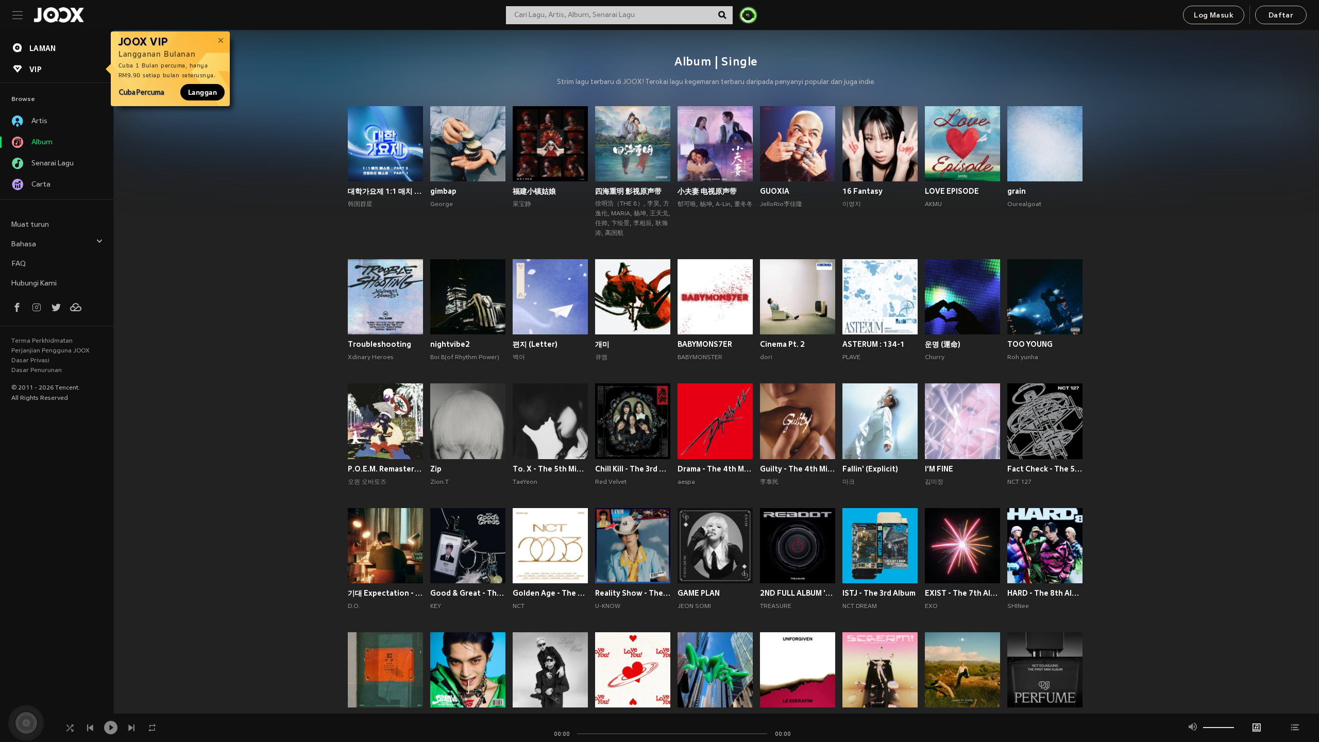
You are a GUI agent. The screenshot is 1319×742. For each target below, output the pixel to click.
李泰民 (769, 482)
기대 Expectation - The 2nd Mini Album (385, 593)
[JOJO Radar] (748, 15)
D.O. (354, 606)
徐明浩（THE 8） (619, 204)
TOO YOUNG (1030, 344)
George (441, 204)
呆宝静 (522, 204)
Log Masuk (1213, 16)
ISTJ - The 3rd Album (879, 593)
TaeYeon (525, 482)
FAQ (18, 264)
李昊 (653, 204)
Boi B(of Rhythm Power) (464, 357)
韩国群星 (360, 204)
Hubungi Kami (34, 284)
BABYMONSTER (700, 357)
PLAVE (851, 357)
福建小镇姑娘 (534, 191)
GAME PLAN (699, 593)
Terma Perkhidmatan (42, 341)
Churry (934, 357)
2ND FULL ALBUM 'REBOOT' (797, 593)
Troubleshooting (379, 344)
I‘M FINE (939, 469)
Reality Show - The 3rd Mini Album (632, 593)
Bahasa (23, 244)
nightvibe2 (450, 344)
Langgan (202, 92)
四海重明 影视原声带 (628, 191)
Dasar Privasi (30, 360)
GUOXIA (774, 191)
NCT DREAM (859, 606)
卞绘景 (620, 223)
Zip (436, 469)
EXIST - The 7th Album (962, 593)
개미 (602, 344)
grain (1016, 191)
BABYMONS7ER (705, 344)
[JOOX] (58, 15)
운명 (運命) (942, 344)
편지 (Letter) (535, 344)
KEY (435, 606)
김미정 (934, 482)
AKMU (933, 204)
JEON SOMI (694, 606)
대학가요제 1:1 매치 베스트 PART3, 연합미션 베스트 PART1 (385, 191)
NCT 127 (1019, 482)
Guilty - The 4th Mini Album (797, 469)
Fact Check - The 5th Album (1045, 469)
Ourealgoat (1024, 204)
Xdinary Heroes (370, 357)
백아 (519, 357)
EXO (931, 606)
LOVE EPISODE (952, 191)
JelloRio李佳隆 (781, 204)
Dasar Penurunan (36, 370)
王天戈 (659, 213)
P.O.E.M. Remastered (385, 469)
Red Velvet (611, 482)
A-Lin (723, 204)
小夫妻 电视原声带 (707, 191)
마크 (848, 482)
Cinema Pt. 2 (782, 344)
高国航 (614, 233)
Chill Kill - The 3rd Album (632, 469)
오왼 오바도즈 (367, 482)
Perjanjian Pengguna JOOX (50, 351)
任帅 (601, 223)
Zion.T (439, 482)
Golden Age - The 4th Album (550, 593)
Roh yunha (1022, 357)
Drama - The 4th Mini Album (715, 469)
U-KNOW (607, 606)
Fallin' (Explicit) (870, 469)
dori (766, 357)
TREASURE (775, 606)
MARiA (620, 213)
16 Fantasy (862, 191)
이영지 (851, 204)
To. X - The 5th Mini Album (550, 469)
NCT (519, 606)
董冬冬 (743, 204)
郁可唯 (687, 204)
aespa (686, 482)
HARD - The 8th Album (1045, 593)
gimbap (443, 191)
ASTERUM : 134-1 (873, 344)
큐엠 (601, 357)
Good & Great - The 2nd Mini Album (467, 593)
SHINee (1018, 606)
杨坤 (640, 213)
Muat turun (30, 225)
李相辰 (642, 223)
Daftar (1281, 16)
